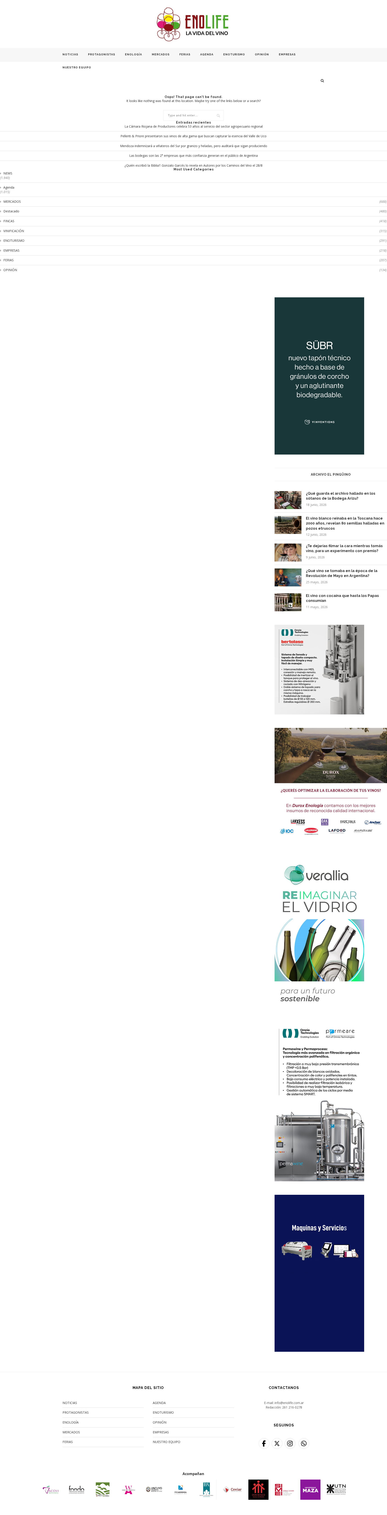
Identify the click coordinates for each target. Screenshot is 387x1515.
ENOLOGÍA (133, 54)
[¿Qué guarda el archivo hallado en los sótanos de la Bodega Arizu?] (288, 500)
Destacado (195, 211)
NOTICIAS (70, 54)
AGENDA (206, 54)
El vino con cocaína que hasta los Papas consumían (342, 598)
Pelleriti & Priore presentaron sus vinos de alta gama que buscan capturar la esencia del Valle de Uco (193, 136)
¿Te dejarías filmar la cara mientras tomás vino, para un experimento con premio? (344, 548)
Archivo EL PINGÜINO (331, 474)
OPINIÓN (262, 54)
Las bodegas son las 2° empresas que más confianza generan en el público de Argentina (193, 155)
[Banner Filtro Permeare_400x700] (319, 1027)
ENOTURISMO (234, 54)
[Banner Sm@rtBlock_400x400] (319, 627)
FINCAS (195, 221)
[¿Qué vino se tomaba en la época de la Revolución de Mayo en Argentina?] (288, 577)
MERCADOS (161, 54)
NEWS (7, 173)
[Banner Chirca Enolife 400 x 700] (319, 1197)
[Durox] (331, 731)
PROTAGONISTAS (101, 54)
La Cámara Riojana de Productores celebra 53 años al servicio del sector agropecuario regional (194, 126)
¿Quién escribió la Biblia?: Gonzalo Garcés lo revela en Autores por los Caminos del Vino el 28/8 (193, 165)
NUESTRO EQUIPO (76, 67)
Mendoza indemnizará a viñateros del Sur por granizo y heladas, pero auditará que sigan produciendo (193, 146)
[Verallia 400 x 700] (319, 857)
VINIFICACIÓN (195, 231)
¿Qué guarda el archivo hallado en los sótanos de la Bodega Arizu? (340, 496)
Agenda (8, 187)
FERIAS (184, 54)
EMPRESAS (287, 54)
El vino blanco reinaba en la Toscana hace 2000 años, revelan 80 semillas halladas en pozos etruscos (345, 523)
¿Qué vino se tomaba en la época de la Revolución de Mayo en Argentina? (341, 573)
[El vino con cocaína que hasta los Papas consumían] (288, 602)
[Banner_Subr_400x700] (319, 300)
